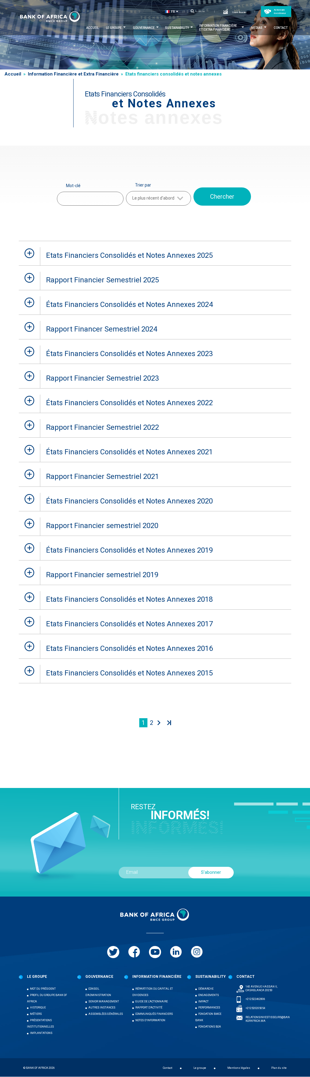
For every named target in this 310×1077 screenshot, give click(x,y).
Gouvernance (144, 27)
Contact (281, 27)
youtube (155, 952)
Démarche (205, 988)
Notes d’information (150, 1020)
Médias (256, 27)
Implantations (41, 1033)
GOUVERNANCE (99, 976)
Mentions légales (238, 1067)
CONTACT (245, 976)
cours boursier (239, 12)
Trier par (143, 185)
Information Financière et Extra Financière (218, 27)
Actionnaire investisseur (280, 11)
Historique (38, 1007)
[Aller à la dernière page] (168, 722)
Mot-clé (73, 185)
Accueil (92, 27)
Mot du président (43, 988)
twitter (113, 952)
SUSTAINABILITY (210, 976)
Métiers (36, 1013)
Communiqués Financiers (154, 1013)
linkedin (176, 952)
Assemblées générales (105, 1013)
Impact (203, 1001)
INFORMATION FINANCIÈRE (156, 976)
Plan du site (279, 1067)
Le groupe (114, 27)
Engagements (208, 995)
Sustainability (177, 27)
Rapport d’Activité (148, 1007)
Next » (158, 722)
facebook (134, 952)
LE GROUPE (37, 976)
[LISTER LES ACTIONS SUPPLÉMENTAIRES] (178, 11)
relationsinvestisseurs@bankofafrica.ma (268, 1019)
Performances (209, 1007)
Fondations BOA (209, 1026)
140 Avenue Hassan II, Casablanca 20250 (261, 988)
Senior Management (103, 1001)
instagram (197, 952)
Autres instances (101, 1007)
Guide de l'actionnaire (151, 1001)
